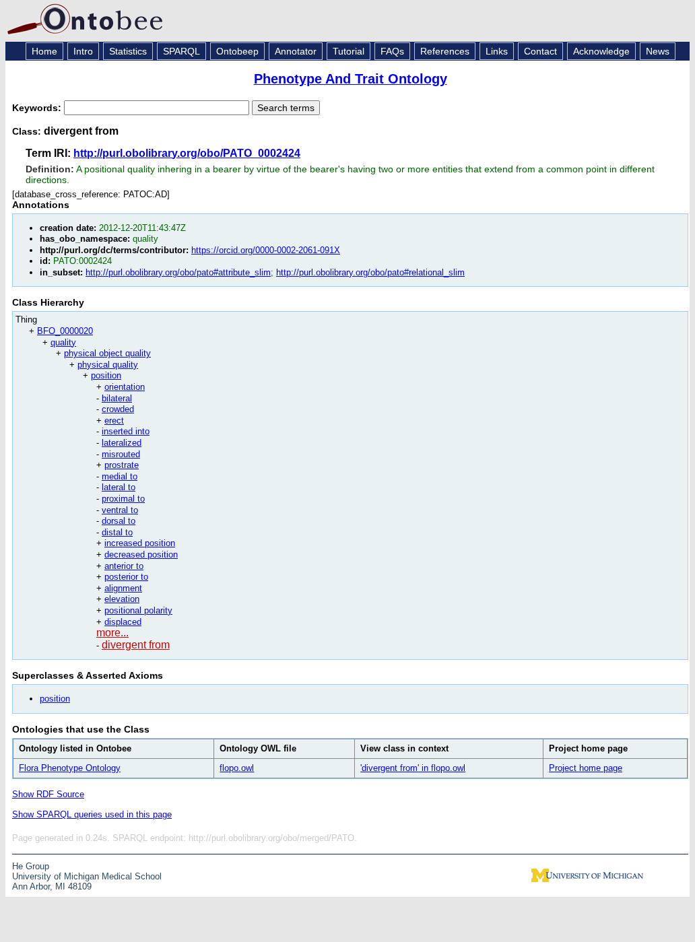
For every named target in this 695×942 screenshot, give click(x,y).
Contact (540, 51)
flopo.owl (237, 768)
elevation (121, 599)
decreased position (141, 554)
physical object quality (107, 353)
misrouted (121, 454)
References (444, 51)
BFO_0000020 (65, 331)
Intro (83, 51)
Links (497, 51)
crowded (118, 409)
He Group (30, 866)
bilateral (117, 398)
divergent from (136, 644)
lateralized (121, 443)
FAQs (392, 51)
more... (112, 632)
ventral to (120, 510)
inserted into (126, 431)
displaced (122, 622)
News (657, 51)
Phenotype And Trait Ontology (350, 78)
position (106, 375)
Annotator (296, 51)
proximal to (123, 499)
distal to (117, 532)
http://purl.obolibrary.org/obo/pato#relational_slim (370, 272)
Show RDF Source (48, 794)
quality (63, 342)
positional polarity (138, 610)
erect (114, 420)
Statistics (128, 51)
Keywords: (38, 107)
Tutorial (348, 51)
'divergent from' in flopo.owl (412, 768)
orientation (124, 387)
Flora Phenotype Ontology (70, 768)
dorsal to (118, 521)
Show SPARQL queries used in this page (92, 814)
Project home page (585, 768)
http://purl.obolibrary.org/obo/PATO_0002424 (186, 153)
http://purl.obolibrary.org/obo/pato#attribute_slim (178, 272)
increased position (139, 543)
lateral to (118, 487)
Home (44, 51)
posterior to (126, 577)
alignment (123, 588)
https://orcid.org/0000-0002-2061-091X (265, 250)
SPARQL (181, 51)
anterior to (123, 566)
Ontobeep (237, 51)
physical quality (107, 365)
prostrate (121, 465)
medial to (119, 476)
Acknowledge (601, 51)
